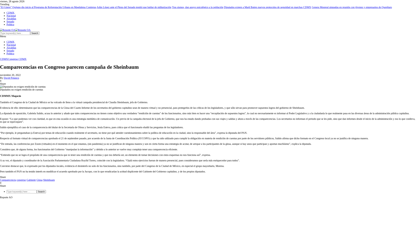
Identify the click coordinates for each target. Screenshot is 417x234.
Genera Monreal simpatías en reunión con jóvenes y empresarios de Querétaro (352, 7)
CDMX (10, 12)
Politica (10, 24)
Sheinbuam (49, 180)
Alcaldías (11, 18)
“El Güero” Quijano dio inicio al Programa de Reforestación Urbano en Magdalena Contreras (48, 7)
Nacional (11, 15)
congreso (21, 180)
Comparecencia (8, 180)
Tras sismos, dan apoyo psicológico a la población (197, 7)
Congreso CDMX (17, 59)
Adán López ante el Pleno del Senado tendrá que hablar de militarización (134, 7)
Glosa (39, 180)
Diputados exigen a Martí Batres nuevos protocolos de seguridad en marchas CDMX (267, 7)
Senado (10, 21)
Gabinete (31, 180)
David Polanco (11, 78)
